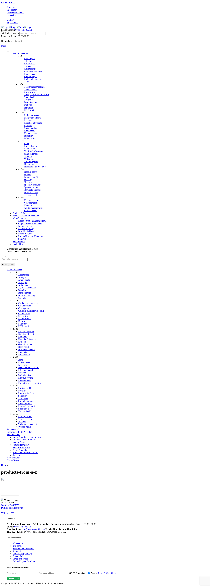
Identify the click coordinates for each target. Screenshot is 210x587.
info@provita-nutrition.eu (33, 529)
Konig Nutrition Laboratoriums (32, 221)
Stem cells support (32, 190)
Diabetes (28, 105)
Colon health (30, 97)
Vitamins (28, 205)
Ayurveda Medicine (33, 71)
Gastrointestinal (31, 128)
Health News (18, 244)
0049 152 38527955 (24, 30)
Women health (30, 210)
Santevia (22, 239)
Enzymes (28, 120)
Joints (26, 143)
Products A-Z (19, 213)
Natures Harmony (26, 228)
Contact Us (12, 15)
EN (2, 2)
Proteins (27, 174)
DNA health (29, 110)
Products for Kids (32, 177)
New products (19, 241)
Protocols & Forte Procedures (26, 215)
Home (4, 465)
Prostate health (30, 172)
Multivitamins (30, 159)
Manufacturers (19, 218)
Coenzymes (29, 92)
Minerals (28, 156)
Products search (12, 33)
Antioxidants (30, 69)
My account (12, 22)
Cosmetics (28, 99)
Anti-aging (29, 66)
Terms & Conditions (107, 573)
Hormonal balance (32, 133)
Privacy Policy (19, 556)
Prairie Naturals (25, 233)
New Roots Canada (27, 231)
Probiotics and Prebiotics (35, 166)
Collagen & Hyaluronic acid (36, 94)
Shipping (17, 551)
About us (11, 7)
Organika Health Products (30, 223)
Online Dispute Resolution (25, 561)
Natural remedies (20, 53)
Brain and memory (32, 79)
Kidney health (30, 146)
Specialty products (32, 185)
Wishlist (10, 20)
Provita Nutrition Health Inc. (31, 236)
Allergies (28, 61)
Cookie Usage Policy (22, 553)
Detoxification (30, 102)
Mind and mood (31, 154)
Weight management (33, 208)
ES (10, 2)
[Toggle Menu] (8, 51)
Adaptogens (29, 58)
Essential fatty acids (33, 123)
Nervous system (31, 161)
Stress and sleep (31, 192)
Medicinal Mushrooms (34, 151)
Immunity (28, 136)
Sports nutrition (31, 187)
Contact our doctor (15, 12)
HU (6, 2)
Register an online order (23, 548)
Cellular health (30, 89)
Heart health (29, 130)
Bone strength (30, 76)
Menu (3, 46)
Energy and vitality (32, 118)
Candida (28, 81)
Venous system (30, 203)
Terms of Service (20, 559)
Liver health (29, 148)
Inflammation (30, 138)
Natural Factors (25, 226)
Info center (12, 10)
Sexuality (28, 179)
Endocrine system (32, 115)
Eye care (28, 125)
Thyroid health (30, 195)
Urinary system (31, 200)
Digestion (28, 107)
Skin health (29, 182)
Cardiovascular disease (34, 87)
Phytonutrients (30, 164)
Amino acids (29, 63)
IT (13, 2)
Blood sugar (29, 74)
